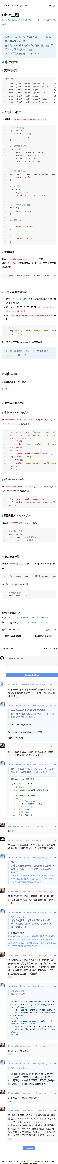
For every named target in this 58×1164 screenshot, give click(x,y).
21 (1, 648)
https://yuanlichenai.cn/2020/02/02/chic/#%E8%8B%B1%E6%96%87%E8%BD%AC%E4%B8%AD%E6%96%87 (32, 879)
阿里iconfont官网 (20, 299)
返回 (48, 629)
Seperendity (13, 891)
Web (4, 24)
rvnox (10, 840)
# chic (17, 629)
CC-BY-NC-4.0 (32, 622)
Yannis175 (12, 685)
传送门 (5, 389)
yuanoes (12, 747)
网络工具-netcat (13, 636)
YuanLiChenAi (13, 20)
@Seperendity (18, 917)
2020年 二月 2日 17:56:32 (38, 20)
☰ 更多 (52, 5)
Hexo (46, 1161)
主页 (54, 629)
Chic (53, 1161)
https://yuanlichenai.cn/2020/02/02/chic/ (30, 617)
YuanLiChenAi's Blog (11, 5)
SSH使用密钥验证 (44, 636)
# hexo (10, 629)
